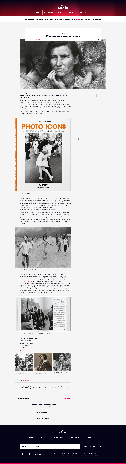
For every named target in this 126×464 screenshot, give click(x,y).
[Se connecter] (123, 3)
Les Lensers (84, 12)
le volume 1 (26, 281)
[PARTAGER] (77, 139)
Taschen (34, 93)
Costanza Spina (38, 39)
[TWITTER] (29, 454)
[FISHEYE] (38, 454)
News (38, 12)
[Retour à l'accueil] (63, 7)
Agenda (72, 12)
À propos (55, 453)
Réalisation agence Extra (90, 455)
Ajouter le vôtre (66, 398)
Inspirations (58, 19)
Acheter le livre (24, 350)
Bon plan (91, 19)
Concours (98, 19)
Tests (73, 19)
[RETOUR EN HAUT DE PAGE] (77, 144)
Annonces (61, 12)
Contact (63, 453)
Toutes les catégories (31, 19)
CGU (96, 453)
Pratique (84, 19)
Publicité (84, 453)
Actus (41, 19)
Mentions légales (73, 453)
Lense (30, 437)
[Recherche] (115, 3)
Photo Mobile (48, 19)
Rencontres (66, 19)
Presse (91, 453)
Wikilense (48, 12)
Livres (78, 19)
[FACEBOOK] (22, 454)
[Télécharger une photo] (119, 3)
